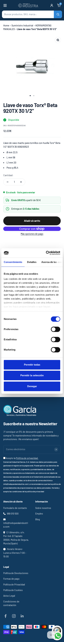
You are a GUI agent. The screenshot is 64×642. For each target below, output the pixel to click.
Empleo (39, 513)
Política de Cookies (13, 590)
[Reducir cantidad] (7, 182)
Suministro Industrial (22, 25)
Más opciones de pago (32, 233)
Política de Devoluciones (15, 573)
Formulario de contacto (15, 508)
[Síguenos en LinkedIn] (22, 616)
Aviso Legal (9, 595)
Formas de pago (11, 578)
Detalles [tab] (31, 262)
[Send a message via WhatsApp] (57, 635)
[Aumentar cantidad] (21, 182)
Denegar (32, 386)
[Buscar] (58, 14)
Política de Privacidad (14, 584)
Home (6, 25)
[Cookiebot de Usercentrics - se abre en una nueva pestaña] (46, 253)
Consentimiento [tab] (13, 262)
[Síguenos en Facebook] (5, 616)
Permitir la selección (32, 375)
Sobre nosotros (43, 508)
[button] (32, 14)
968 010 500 (13, 513)
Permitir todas (32, 364)
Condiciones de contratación (11, 603)
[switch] (55, 329)
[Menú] (5, 5)
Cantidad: (8, 175)
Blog (37, 519)
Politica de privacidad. (27, 458)
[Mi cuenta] (51, 5)
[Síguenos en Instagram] (14, 616)
